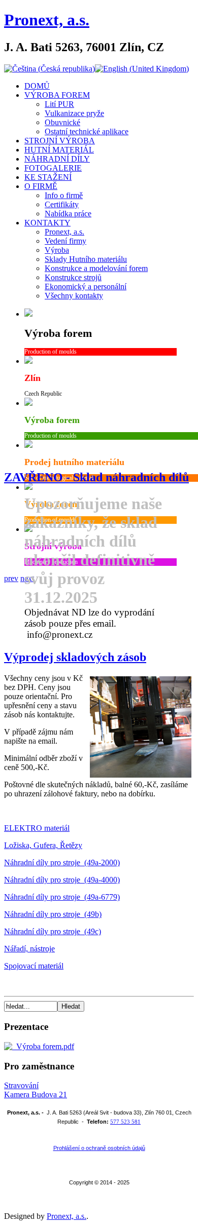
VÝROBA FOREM (57, 95)
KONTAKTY (47, 222)
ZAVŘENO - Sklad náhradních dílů (96, 477)
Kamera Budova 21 (35, 1094)
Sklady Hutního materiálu (86, 259)
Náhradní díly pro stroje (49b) (53, 914)
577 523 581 (125, 1122)
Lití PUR (59, 104)
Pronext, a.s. (46, 20)
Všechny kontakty (74, 295)
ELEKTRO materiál (37, 828)
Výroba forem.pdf (43, 1046)
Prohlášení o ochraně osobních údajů (99, 1148)
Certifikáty (62, 204)
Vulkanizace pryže (74, 113)
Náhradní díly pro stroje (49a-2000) (62, 862)
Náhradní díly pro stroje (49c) (52, 931)
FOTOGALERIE (53, 168)
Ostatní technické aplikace (86, 131)
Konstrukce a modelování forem (96, 268)
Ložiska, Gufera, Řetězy (43, 845)
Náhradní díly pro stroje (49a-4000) (62, 879)
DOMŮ (37, 86)
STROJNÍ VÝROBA (59, 140)
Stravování (21, 1085)
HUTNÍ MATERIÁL (59, 149)
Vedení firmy (65, 241)
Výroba (57, 250)
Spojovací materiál (33, 966)
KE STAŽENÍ (48, 177)
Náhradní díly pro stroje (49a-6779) (62, 897)
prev (11, 578)
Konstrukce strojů (73, 277)
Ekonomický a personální (85, 286)
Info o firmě (64, 195)
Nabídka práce (68, 213)
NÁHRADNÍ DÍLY (57, 159)
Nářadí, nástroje (29, 948)
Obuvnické (62, 122)
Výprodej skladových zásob (75, 657)
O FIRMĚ (40, 186)
